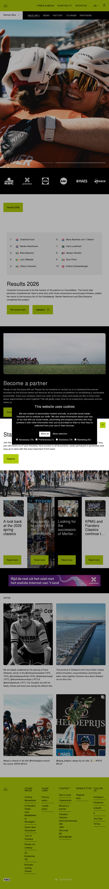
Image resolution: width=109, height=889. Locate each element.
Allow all (45, 434)
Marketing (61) (84, 440)
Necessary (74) (26, 440)
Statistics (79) (65, 440)
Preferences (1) (46, 440)
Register (11, 459)
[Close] (102, 425)
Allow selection (60, 434)
